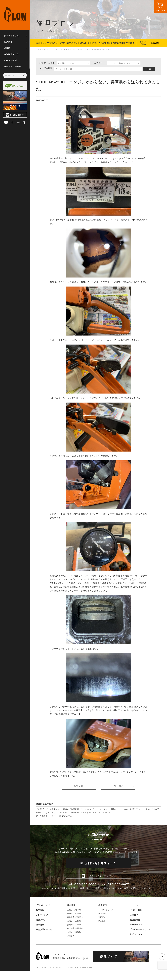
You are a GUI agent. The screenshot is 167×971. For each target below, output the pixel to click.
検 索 (149, 69)
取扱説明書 (135, 920)
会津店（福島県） (74, 932)
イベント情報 (10, 60)
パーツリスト (136, 924)
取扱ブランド (42, 920)
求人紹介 (102, 921)
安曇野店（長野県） (75, 925)
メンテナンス (42, 915)
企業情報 (40, 924)
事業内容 (102, 913)
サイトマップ (136, 934)
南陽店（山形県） (74, 921)
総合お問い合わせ (12, 66)
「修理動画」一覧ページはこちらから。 (55, 816)
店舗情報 (71, 905)
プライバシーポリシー (140, 929)
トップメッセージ (106, 910)
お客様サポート (11, 54)
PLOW (15, 15)
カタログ (134, 915)
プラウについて (11, 35)
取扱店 (7, 48)
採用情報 (103, 905)
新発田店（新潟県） (75, 917)
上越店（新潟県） (74, 910)
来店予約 (70, 936)
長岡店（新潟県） (74, 913)
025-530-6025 (85, 884)
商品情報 (8, 42)
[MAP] (86, 958)
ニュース (134, 905)
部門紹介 (102, 917)
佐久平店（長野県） (75, 928)
